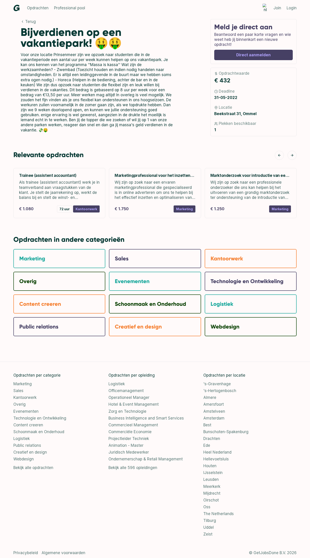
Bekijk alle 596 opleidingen (132, 467)
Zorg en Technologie (127, 411)
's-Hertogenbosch (219, 390)
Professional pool (69, 8)
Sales (18, 390)
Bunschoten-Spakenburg (225, 432)
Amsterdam (213, 418)
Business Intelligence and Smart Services (146, 418)
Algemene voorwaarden (63, 553)
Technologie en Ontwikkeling (39, 418)
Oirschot (211, 500)
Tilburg (209, 520)
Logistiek (21, 438)
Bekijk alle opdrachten (33, 467)
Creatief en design (30, 452)
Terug (30, 21)
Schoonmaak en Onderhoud (38, 432)
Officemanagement (126, 390)
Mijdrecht (211, 493)
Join (277, 8)
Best (207, 425)
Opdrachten (38, 8)
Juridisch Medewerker (128, 452)
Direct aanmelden (253, 55)
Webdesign (23, 459)
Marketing (22, 384)
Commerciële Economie (130, 432)
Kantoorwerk (25, 397)
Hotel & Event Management (133, 404)
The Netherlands (218, 513)
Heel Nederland (217, 452)
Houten (210, 466)
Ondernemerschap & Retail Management (145, 459)
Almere (209, 397)
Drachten (211, 438)
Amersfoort (213, 404)
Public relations (27, 445)
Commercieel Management (133, 425)
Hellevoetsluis (216, 459)
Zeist (207, 534)
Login (292, 8)
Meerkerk (211, 486)
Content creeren (28, 425)
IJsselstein (213, 472)
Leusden (211, 479)
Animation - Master (125, 445)
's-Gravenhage (217, 384)
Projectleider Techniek (128, 438)
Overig (19, 404)
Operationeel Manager (128, 397)
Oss (206, 507)
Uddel (208, 527)
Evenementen (26, 411)
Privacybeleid (25, 553)
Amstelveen (214, 411)
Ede (206, 445)
